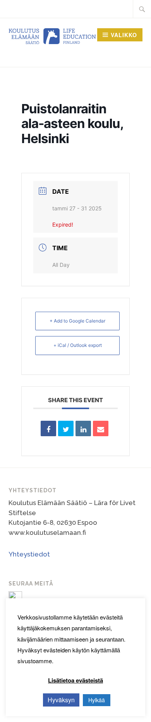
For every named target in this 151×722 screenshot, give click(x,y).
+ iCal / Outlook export (77, 345)
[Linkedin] (83, 428)
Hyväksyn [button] (61, 699)
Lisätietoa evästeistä (75, 680)
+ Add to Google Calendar (77, 321)
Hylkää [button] (96, 700)
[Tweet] (66, 428)
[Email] (100, 428)
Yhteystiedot (29, 554)
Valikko (124, 35)
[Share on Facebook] (48, 428)
